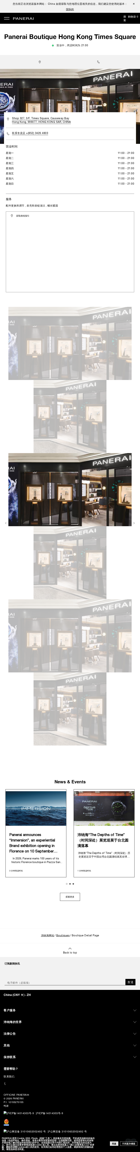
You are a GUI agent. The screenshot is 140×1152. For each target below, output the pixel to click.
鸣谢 (6, 1105)
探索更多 (70, 897)
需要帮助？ (11, 1068)
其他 (7, 1045)
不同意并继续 (128, 1143)
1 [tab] (66, 884)
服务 (9, 199)
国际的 (70, 9)
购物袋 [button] (133, 16)
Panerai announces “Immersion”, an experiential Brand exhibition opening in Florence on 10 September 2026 (32, 843)
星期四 (10, 168)
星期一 (10, 153)
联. (9, 1076)
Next (134, 523)
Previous (6, 523)
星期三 (10, 163)
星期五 (10, 174)
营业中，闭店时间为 (72, 45)
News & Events (70, 781)
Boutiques (63, 936)
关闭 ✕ (134, 3)
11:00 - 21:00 (126, 153)
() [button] (17, 995)
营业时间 (12, 146)
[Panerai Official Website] (23, 19)
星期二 (10, 158)
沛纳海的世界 (13, 1022)
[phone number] (70, 1084)
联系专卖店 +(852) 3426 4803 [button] (30, 133)
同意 (114, 1143)
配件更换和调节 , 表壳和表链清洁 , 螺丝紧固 (32, 206)
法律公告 (10, 1033)
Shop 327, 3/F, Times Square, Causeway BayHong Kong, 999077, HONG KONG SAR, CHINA (41, 120)
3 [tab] (73, 884)
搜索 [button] (124, 18)
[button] (99, 62)
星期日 (10, 184)
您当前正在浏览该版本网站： (34, 3)
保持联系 (10, 1057)
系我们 (10, 1076)
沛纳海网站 (47, 936)
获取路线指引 (22, 216)
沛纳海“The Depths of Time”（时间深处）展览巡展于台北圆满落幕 (103, 840)
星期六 (10, 179)
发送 (130, 982)
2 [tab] (70, 884)
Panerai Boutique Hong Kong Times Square (70, 36)
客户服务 (10, 1010)
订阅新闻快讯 (12, 963)
